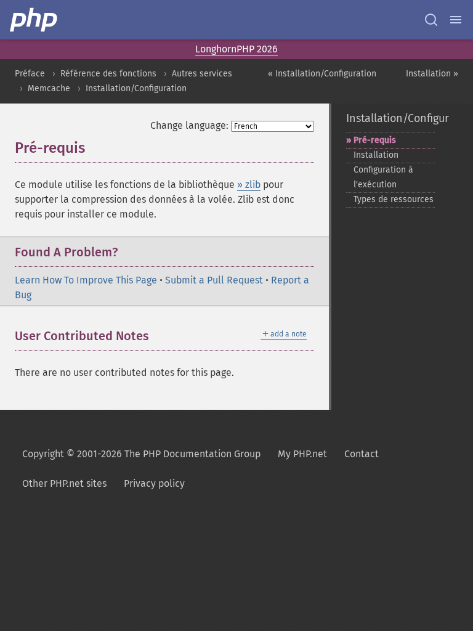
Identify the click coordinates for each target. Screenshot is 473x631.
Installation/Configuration (136, 88)
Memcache (49, 88)
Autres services (202, 73)
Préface (30, 73)
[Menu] (455, 19)
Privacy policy (154, 483)
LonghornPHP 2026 (236, 49)
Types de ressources (394, 199)
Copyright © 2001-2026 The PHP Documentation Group (141, 454)
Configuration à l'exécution (383, 177)
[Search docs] (431, 19)
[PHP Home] (34, 19)
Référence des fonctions (108, 73)
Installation (376, 155)
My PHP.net (302, 454)
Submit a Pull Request (214, 280)
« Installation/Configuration (322, 73)
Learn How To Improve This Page (86, 280)
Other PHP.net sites (64, 483)
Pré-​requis (375, 140)
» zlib (249, 184)
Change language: (189, 125)
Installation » (432, 73)
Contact (361, 454)
